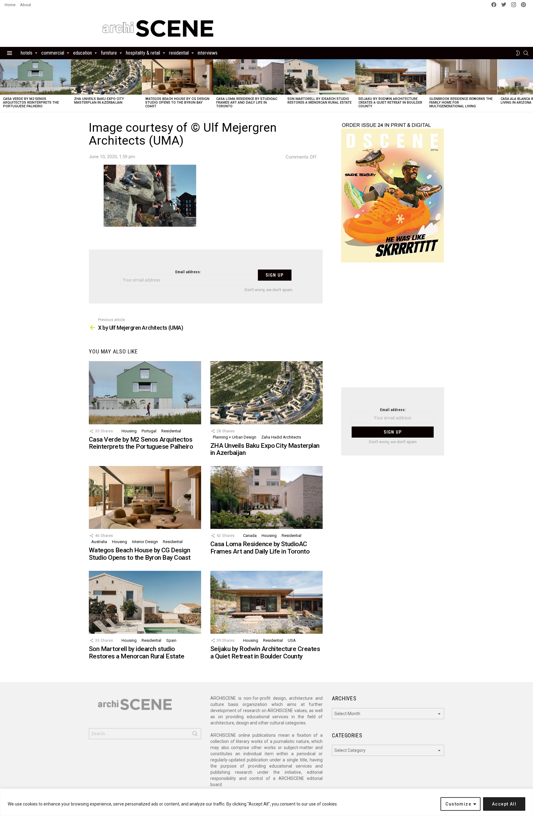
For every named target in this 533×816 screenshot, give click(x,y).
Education (82, 53)
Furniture (109, 53)
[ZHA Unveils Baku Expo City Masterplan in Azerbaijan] (106, 77)
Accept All (504, 804)
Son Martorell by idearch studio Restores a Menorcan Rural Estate (319, 101)
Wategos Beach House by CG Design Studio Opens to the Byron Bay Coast (177, 102)
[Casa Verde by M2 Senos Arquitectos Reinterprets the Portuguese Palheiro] (35, 77)
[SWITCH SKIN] (517, 53)
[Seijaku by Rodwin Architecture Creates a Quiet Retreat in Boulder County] (390, 77)
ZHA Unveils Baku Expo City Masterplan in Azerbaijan (99, 101)
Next (530, 85)
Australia (99, 541)
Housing (129, 431)
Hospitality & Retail (143, 53)
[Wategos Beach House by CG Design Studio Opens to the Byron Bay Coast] (177, 77)
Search (195, 735)
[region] (266, 802)
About (25, 4)
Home (10, 4)
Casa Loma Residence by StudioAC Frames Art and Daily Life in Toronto (246, 102)
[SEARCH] (525, 53)
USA (292, 640)
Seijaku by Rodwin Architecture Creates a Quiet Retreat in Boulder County (390, 102)
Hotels (26, 53)
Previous (3, 85)
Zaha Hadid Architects (281, 437)
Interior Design (145, 541)
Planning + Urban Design (234, 437)
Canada (250, 535)
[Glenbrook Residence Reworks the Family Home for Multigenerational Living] (461, 77)
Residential (179, 53)
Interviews (207, 53)
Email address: (188, 272)
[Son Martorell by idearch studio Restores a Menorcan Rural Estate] (319, 77)
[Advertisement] (392, 328)
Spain (171, 640)
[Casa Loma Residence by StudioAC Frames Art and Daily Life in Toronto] (248, 77)
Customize (458, 804)
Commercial (52, 53)
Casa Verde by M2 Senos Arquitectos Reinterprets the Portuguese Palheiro (31, 102)
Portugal (149, 431)
